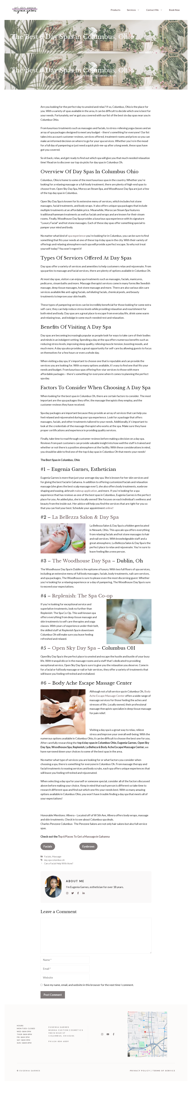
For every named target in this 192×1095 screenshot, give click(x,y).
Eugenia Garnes (107, 75)
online (108, 508)
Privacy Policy (140, 1070)
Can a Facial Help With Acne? (58, 863)
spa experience (77, 235)
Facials (48, 846)
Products (115, 10)
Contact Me (152, 10)
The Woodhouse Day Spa (81, 561)
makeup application (86, 490)
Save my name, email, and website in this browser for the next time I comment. (89, 984)
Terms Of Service (163, 1070)
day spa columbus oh (54, 860)
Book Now (174, 10)
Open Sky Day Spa (74, 648)
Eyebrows (88, 846)
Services (131, 10)
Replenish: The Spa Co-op (82, 596)
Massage (56, 856)
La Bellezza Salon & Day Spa (85, 517)
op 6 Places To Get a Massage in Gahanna (85, 836)
